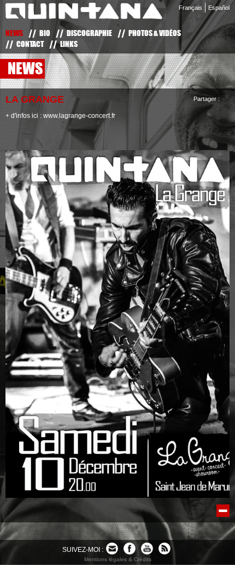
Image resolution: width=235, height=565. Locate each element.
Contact (30, 44)
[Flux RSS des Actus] (164, 549)
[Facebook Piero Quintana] (130, 549)
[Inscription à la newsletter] (112, 549)
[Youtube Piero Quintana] (147, 549)
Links (69, 44)
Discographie (89, 33)
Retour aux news (223, 510)
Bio (44, 33)
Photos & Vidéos (154, 33)
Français (190, 7)
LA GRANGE (34, 99)
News (14, 33)
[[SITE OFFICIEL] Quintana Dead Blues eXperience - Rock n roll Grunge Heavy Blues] (83, 13)
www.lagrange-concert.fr (79, 116)
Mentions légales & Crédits (117, 559)
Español (219, 7)
